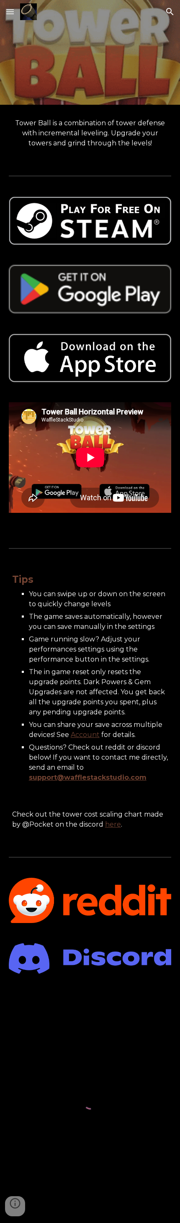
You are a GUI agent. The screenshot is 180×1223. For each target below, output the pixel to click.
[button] (10, 11)
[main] (90, 133)
